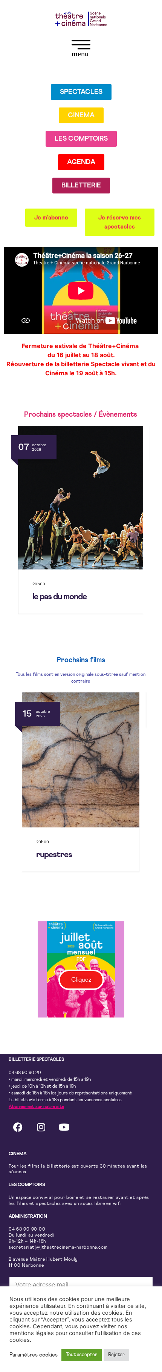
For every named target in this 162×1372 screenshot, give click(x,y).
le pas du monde (59, 596)
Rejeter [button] (116, 1354)
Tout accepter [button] (81, 1354)
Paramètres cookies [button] (33, 1355)
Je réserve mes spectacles (119, 222)
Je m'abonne (51, 218)
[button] (81, 49)
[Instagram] (41, 1127)
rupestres (54, 854)
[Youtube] (64, 1127)
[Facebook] (18, 1127)
